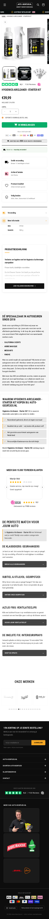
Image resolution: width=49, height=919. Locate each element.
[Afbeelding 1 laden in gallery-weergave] (9, 74)
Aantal (4, 107)
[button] (4, 4)
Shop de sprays (11, 653)
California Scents (12, 342)
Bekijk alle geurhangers (15, 564)
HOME (3, 16)
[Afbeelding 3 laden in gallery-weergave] (40, 74)
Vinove (7, 355)
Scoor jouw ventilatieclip (15, 622)
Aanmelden (38, 743)
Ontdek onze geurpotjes (15, 595)
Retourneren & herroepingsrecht (32, 908)
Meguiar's (8, 350)
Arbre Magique (10, 346)
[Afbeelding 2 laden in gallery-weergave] (24, 74)
